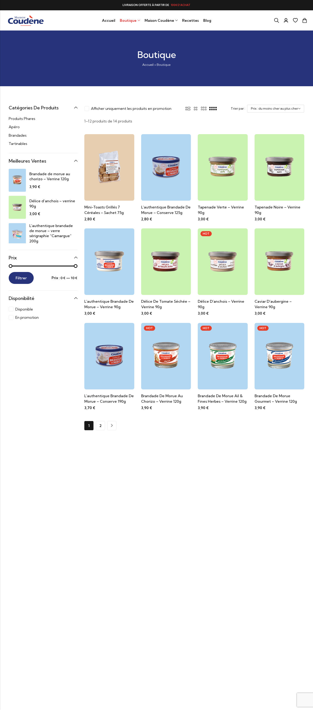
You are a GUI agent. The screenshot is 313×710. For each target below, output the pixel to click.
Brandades (18, 135)
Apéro (14, 127)
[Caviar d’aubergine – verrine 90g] (280, 261)
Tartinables (18, 143)
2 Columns (195, 108)
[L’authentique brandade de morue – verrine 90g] (109, 261)
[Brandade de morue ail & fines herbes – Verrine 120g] (223, 355)
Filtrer (21, 278)
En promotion (27, 317)
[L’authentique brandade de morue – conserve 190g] (109, 355)
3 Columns (203, 108)
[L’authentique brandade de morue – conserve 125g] (166, 167)
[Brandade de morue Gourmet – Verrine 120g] (280, 355)
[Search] (276, 20)
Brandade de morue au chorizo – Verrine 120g (49, 176)
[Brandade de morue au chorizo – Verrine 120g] (166, 355)
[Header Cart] (304, 20)
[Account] (285, 20)
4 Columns (213, 108)
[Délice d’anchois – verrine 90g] (223, 261)
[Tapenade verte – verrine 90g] (223, 167)
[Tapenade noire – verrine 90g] (280, 167)
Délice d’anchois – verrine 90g (52, 203)
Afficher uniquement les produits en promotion (131, 108)
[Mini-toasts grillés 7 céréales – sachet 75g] (109, 167)
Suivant (111, 425)
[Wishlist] (295, 20)
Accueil (148, 65)
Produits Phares (22, 118)
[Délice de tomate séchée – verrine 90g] (166, 261)
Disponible (24, 309)
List (187, 108)
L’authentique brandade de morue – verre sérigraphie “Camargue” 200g (51, 233)
